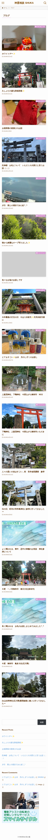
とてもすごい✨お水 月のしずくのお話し (18, 777)
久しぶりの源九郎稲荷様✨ (12, 743)
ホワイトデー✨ (8, 736)
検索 (42, 722)
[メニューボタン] (3, 3)
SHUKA (41, 777)
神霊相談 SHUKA (24, 3)
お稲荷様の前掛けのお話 (11, 749)
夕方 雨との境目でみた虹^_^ (13, 765)
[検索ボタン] (45, 3)
